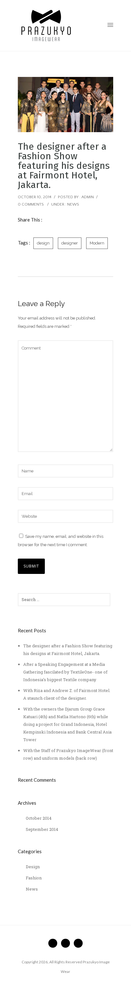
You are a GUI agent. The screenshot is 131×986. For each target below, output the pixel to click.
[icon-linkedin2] (67, 943)
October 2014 (39, 818)
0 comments (31, 204)
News (73, 204)
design (43, 243)
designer (69, 243)
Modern (97, 243)
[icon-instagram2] (78, 943)
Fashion (34, 878)
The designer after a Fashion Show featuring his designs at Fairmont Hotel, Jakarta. (64, 166)
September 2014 (42, 829)
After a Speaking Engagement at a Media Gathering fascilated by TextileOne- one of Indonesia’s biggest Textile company (65, 671)
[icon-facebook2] (54, 943)
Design (33, 866)
